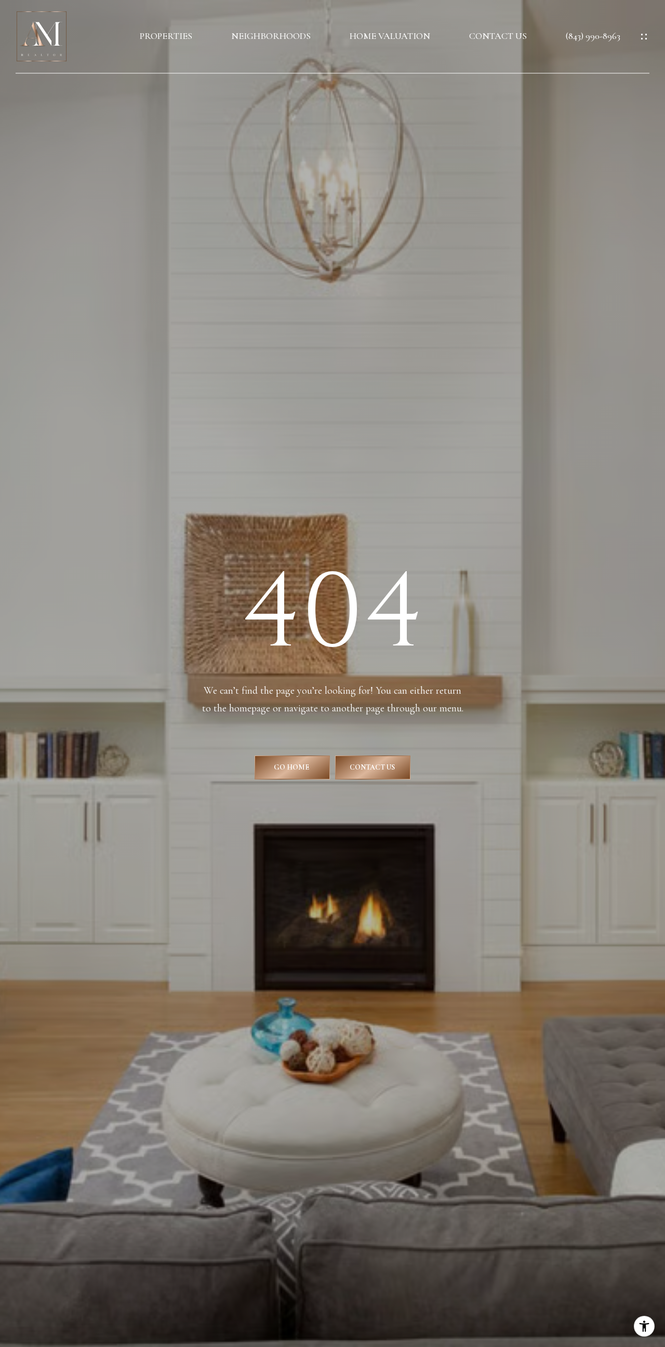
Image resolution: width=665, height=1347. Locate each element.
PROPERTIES (166, 36)
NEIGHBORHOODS (271, 36)
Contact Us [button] (373, 767)
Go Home (292, 767)
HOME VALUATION (390, 36)
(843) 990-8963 (593, 36)
